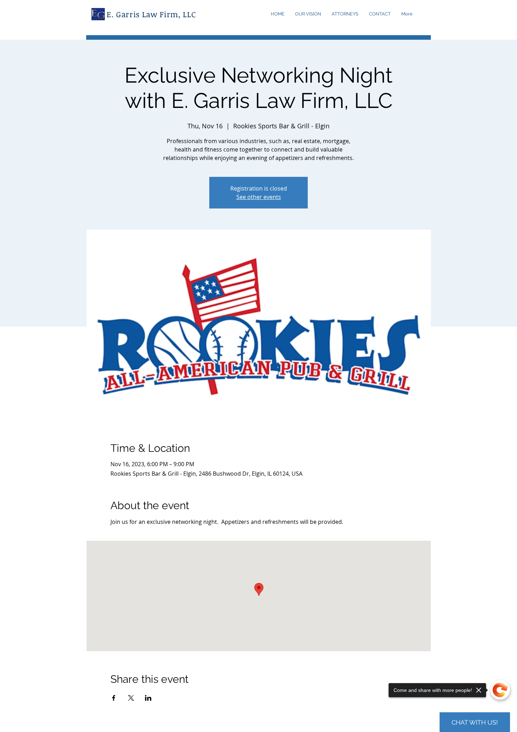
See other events (258, 197)
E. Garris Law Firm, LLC (151, 14)
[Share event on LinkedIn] (148, 698)
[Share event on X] (131, 698)
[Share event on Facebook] (113, 698)
